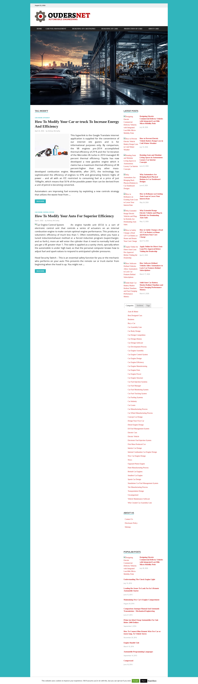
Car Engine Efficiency (42, 118)
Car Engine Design (135, 358)
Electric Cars (132, 433)
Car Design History (135, 339)
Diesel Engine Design (136, 425)
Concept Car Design (135, 417)
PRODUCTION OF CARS (133, 29)
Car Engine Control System (44, 212)
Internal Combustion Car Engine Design (142, 452)
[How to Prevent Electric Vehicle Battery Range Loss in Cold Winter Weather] (131, 139)
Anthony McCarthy (54, 131)
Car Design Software (135, 343)
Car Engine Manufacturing (137, 366)
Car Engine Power (134, 374)
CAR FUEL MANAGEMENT (56, 29)
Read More (39, 200)
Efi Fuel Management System (138, 429)
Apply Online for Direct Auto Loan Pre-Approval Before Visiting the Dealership (151, 249)
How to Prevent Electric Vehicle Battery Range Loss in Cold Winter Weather (151, 140)
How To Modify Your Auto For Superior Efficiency (74, 216)
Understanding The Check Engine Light (139, 579)
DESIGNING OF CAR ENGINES (83, 29)
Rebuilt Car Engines (135, 472)
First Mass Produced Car (137, 444)
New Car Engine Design (137, 456)
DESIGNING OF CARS (109, 29)
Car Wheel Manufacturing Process (140, 413)
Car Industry (132, 401)
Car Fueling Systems (135, 397)
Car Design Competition (136, 335)
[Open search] (162, 28)
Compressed (128, 661)
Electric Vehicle (133, 436)
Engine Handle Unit (131, 643)
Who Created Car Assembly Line (140, 503)
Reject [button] (144, 681)
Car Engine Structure (135, 378)
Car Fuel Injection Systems (137, 382)
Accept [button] (135, 681)
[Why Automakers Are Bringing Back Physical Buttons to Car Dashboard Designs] (131, 175)
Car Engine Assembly (136, 351)
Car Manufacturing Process (137, 409)
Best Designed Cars (135, 315)
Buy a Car (131, 323)
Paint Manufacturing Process (138, 468)
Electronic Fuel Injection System (139, 440)
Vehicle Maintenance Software (139, 499)
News (130, 460)
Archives (140, 305)
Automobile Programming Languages (138, 652)
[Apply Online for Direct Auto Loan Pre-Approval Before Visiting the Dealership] (131, 247)
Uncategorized (133, 495)
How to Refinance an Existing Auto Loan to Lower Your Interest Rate (151, 196)
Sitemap (128, 527)
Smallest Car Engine (135, 475)
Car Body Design (134, 331)
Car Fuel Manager (134, 386)
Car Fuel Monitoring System (138, 390)
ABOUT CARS (153, 29)
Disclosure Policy (131, 523)
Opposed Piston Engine (136, 464)
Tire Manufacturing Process (138, 487)
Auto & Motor (133, 312)
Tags (148, 305)
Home (39, 29)
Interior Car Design (135, 448)
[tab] (129, 305)
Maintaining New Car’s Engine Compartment (141, 600)
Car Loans (131, 405)
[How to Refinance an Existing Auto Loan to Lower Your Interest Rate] (131, 194)
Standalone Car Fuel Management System (143, 483)
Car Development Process (137, 347)
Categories (129, 305)
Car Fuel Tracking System (137, 393)
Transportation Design (136, 491)
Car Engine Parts (134, 370)
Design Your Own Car (136, 421)
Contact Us (129, 519)
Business (131, 319)
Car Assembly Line (135, 327)
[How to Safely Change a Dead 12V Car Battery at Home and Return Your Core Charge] (131, 230)
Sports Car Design (134, 479)
